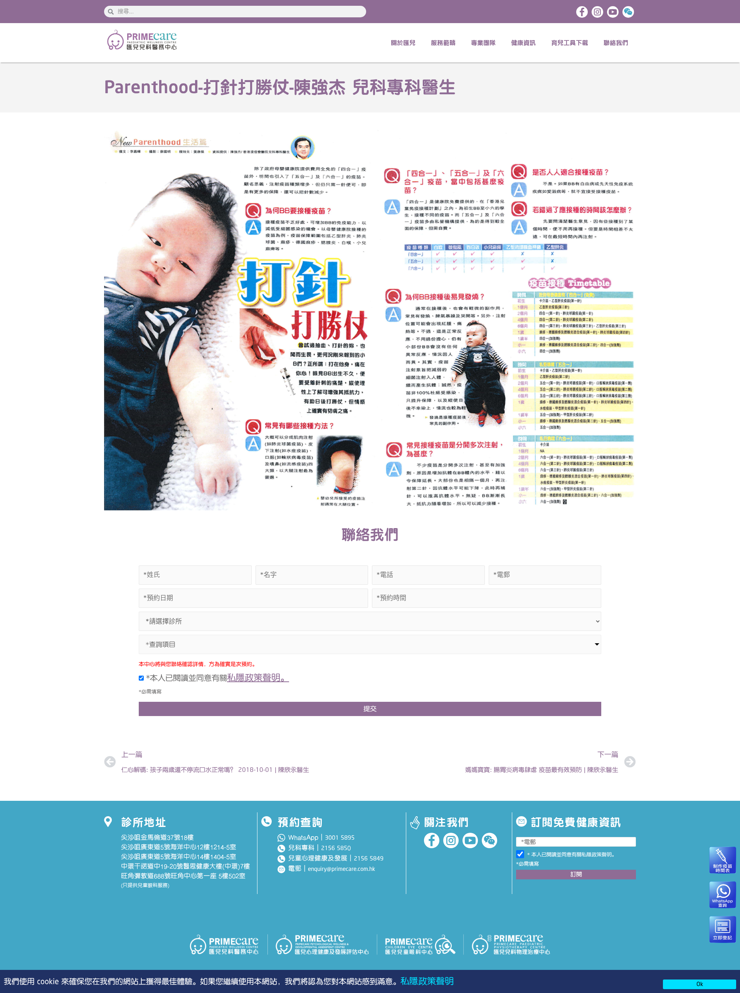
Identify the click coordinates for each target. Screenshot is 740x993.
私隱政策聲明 (427, 981)
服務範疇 (443, 43)
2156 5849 (368, 858)
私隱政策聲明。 (258, 678)
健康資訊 (523, 43)
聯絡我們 (616, 43)
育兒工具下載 (569, 43)
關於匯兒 (403, 43)
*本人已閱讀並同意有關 (216, 678)
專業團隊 (483, 43)
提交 (370, 709)
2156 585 (334, 848)
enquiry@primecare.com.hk (341, 869)
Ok (699, 984)
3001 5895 (340, 837)
